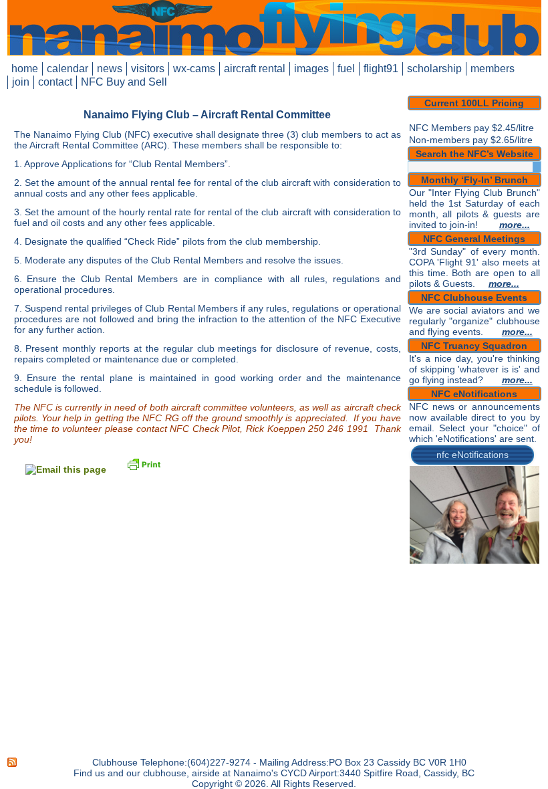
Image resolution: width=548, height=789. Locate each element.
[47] (497, 589)
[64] (459, 608)
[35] (471, 580)
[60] (535, 599)
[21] (421, 571)
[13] (446, 561)
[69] (522, 608)
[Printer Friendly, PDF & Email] (143, 463)
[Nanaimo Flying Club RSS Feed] (12, 762)
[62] (433, 608)
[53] (446, 599)
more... (514, 224)
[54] (459, 599)
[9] (522, 552)
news (109, 68)
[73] (446, 618)
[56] (484, 599)
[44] (459, 589)
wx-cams (194, 68)
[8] (510, 552)
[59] (522, 599)
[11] (421, 561)
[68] (510, 608)
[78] (510, 618)
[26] (484, 571)
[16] (484, 561)
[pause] (529, 552)
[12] (433, 561)
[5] (471, 552)
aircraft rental (254, 68)
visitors (147, 68)
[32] (433, 580)
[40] (535, 580)
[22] (433, 571)
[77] (497, 618)
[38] (510, 580)
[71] (421, 618)
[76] (484, 618)
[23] (446, 571)
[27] (497, 571)
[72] (433, 618)
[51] (421, 599)
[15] (471, 561)
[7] (497, 552)
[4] (459, 552)
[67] (497, 608)
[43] (446, 589)
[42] (433, 589)
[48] (510, 589)
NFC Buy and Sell (124, 82)
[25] (471, 571)
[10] (535, 552)
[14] (459, 561)
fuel (346, 68)
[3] (446, 552)
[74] (459, 618)
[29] (522, 571)
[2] (433, 552)
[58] (510, 599)
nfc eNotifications (472, 454)
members (492, 68)
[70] (535, 608)
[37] (497, 580)
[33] (446, 580)
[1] (421, 552)
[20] (535, 561)
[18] (510, 561)
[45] (471, 589)
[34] (459, 580)
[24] (459, 571)
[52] (433, 599)
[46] (484, 589)
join (20, 82)
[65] (471, 608)
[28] (510, 571)
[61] (421, 608)
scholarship (434, 68)
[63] (446, 608)
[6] (484, 552)
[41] (421, 589)
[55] (471, 599)
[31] (421, 580)
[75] (471, 618)
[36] (484, 580)
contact (55, 82)
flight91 (381, 68)
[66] (484, 608)
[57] (497, 599)
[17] (497, 561)
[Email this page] (66, 469)
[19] (522, 561)
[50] (535, 589)
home (24, 68)
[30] (535, 571)
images (311, 68)
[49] (522, 589)
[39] (522, 580)
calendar (67, 68)
